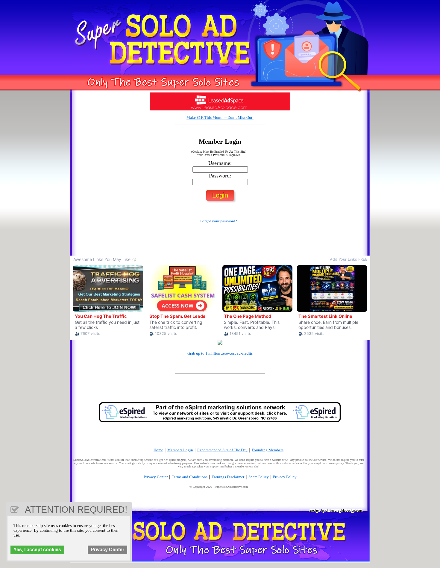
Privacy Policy (285, 477)
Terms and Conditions (189, 477)
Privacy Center (156, 477)
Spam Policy (258, 477)
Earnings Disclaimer (228, 477)
